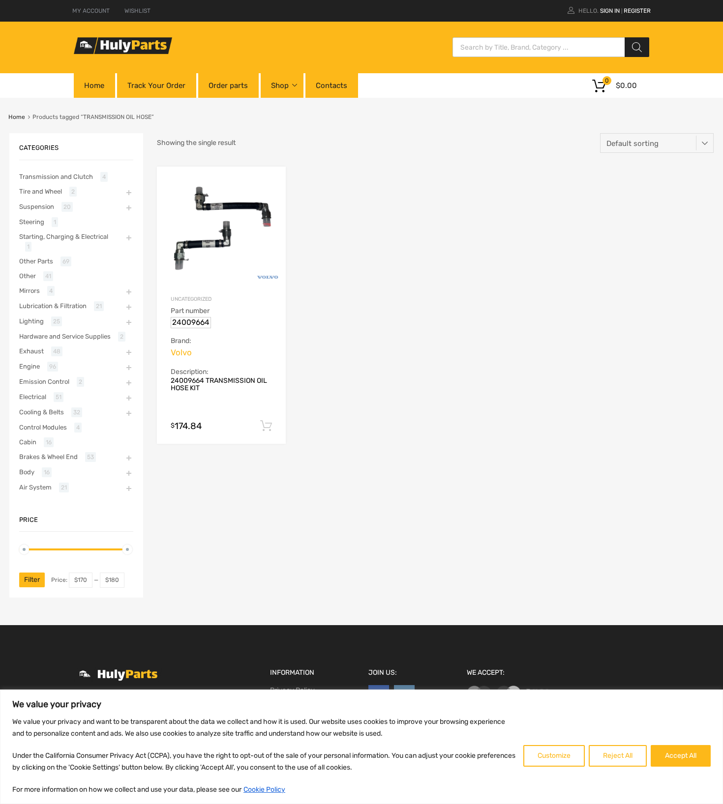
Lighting (31, 321)
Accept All (680, 755)
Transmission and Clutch (56, 176)
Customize (554, 755)
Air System (35, 487)
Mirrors (29, 290)
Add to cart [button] (266, 426)
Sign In (610, 10)
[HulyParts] (123, 51)
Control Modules (43, 427)
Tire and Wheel (40, 191)
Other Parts (36, 261)
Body (26, 472)
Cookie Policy (264, 789)
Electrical (32, 397)
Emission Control (44, 381)
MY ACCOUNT (91, 10)
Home (94, 85)
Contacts (331, 85)
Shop (280, 85)
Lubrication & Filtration (53, 306)
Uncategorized (191, 299)
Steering (31, 222)
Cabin (27, 442)
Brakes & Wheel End (48, 456)
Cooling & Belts (41, 412)
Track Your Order (156, 85)
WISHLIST (137, 10)
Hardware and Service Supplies (65, 336)
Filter (32, 579)
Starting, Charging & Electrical (63, 236)
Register (637, 10)
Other (27, 276)
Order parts (228, 85)
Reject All (618, 755)
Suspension (36, 206)
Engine (29, 366)
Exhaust (31, 351)
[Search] (637, 47)
